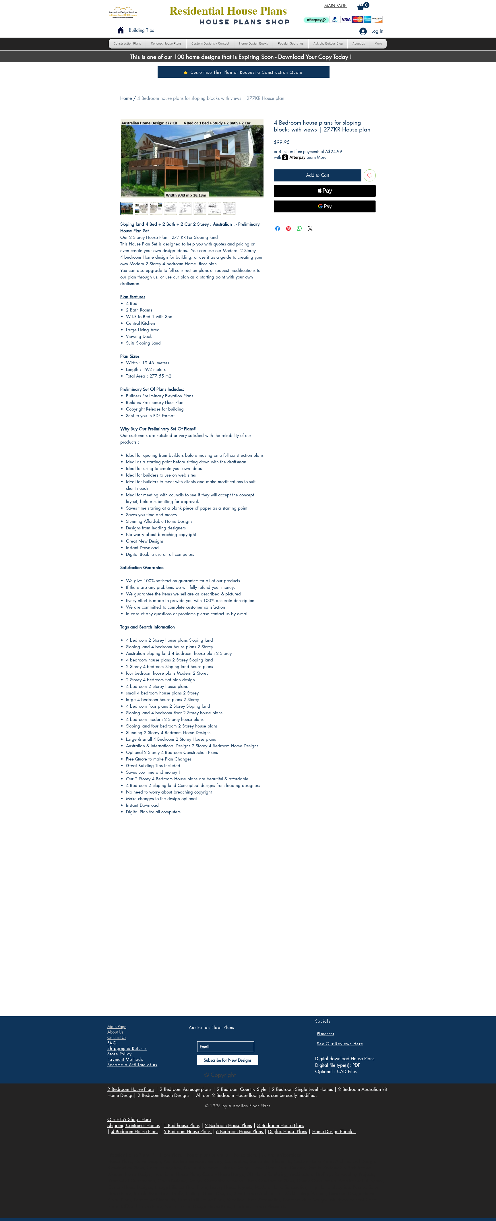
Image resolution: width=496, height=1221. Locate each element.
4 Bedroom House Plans (134, 1132)
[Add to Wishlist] (370, 175)
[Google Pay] (325, 206)
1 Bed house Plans (181, 1126)
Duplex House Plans (287, 1132)
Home (126, 98)
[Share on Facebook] (277, 228)
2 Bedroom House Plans (130, 1089)
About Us (115, 1032)
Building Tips (141, 30)
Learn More (316, 157)
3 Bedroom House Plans (280, 1126)
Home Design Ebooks (334, 1132)
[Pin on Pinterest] (288, 228)
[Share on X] (310, 228)
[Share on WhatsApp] (299, 228)
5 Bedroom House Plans (188, 1132)
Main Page (116, 1026)
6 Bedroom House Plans (240, 1132)
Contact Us (116, 1037)
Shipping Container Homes (133, 1126)
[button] (363, 6)
